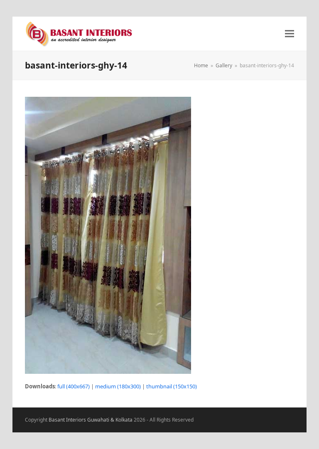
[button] (289, 33)
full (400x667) (73, 386)
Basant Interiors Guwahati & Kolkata (91, 419)
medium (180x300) (118, 386)
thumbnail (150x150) (171, 386)
